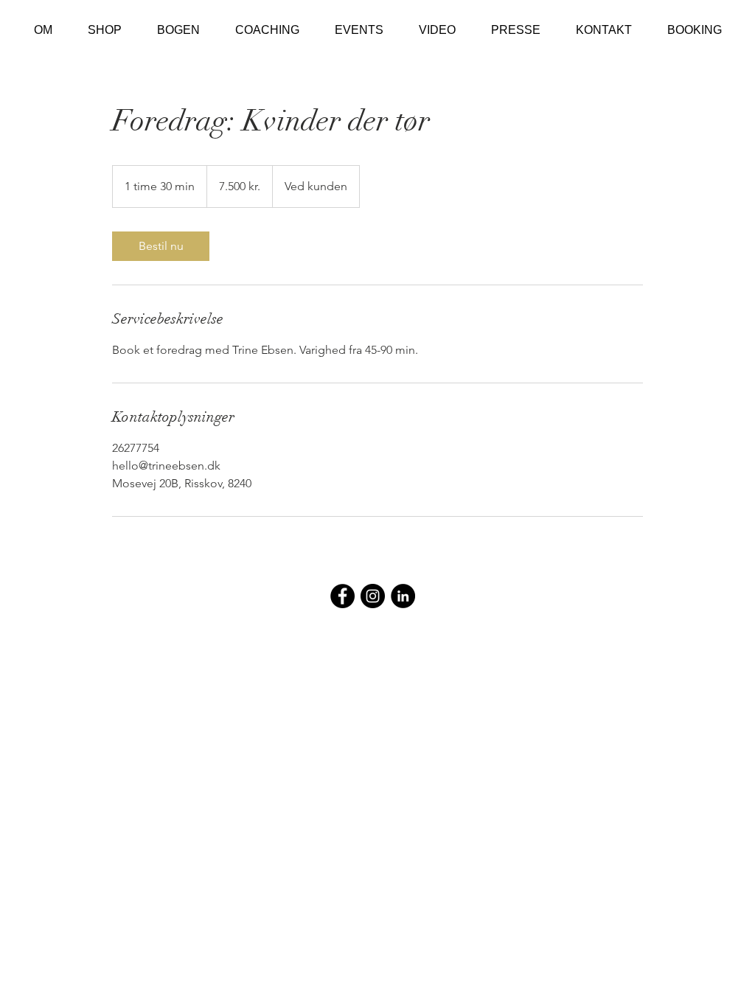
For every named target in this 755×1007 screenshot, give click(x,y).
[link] (160, 246)
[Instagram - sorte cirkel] (373, 596)
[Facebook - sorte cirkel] (342, 596)
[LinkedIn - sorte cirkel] (403, 596)
